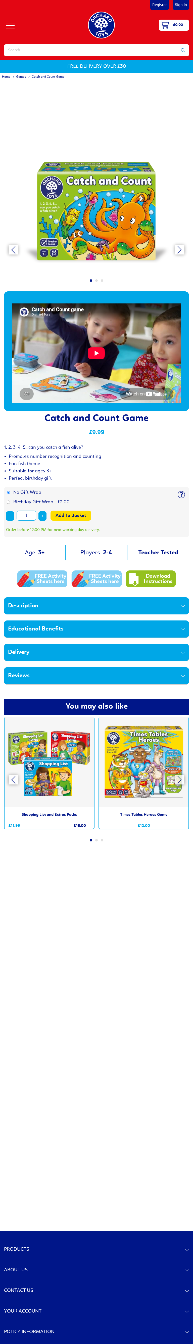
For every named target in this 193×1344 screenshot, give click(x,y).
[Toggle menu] (10, 25)
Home (6, 76)
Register (159, 5)
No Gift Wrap (27, 492)
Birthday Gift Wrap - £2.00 (41, 502)
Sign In (181, 5)
